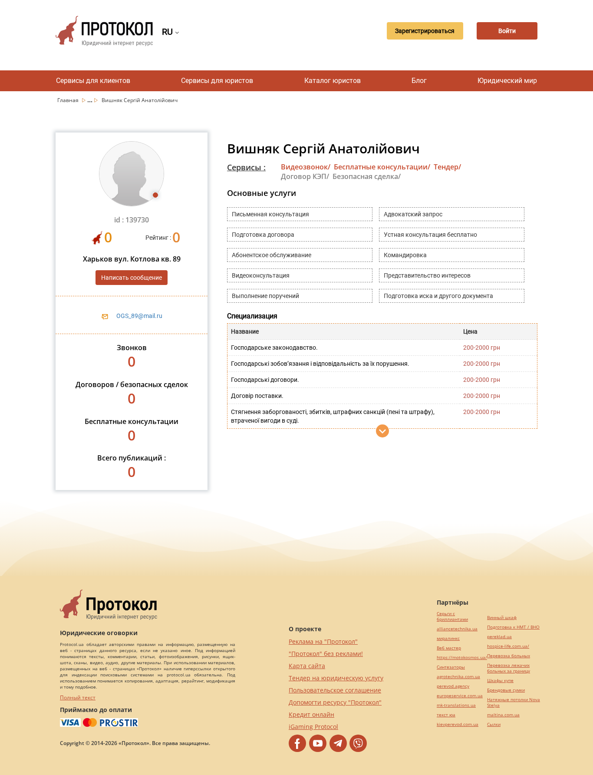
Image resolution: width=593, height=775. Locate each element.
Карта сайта (307, 666)
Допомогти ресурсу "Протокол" (335, 702)
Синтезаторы (451, 667)
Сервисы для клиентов (93, 80)
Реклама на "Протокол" (323, 641)
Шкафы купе (500, 680)
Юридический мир (507, 80)
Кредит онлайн (311, 714)
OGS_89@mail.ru (139, 315)
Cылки (494, 724)
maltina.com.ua (503, 715)
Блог (419, 80)
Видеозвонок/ (305, 167)
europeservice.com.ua (460, 696)
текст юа (446, 715)
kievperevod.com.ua (457, 724)
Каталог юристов (332, 80)
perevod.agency (453, 686)
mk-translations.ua (456, 705)
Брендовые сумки (506, 690)
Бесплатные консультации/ (382, 167)
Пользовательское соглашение (335, 690)
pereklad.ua (499, 636)
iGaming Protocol (313, 726)
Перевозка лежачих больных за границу (508, 668)
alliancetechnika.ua (457, 629)
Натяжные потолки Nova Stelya (513, 702)
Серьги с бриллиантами (452, 616)
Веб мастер (449, 648)
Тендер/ (447, 167)
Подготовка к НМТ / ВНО (513, 627)
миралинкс (448, 638)
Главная (68, 100)
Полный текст (78, 697)
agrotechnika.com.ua (458, 676)
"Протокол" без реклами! (326, 653)
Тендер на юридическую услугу (336, 678)
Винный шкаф (502, 617)
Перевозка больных (508, 656)
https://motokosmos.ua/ (462, 657)
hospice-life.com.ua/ (508, 646)
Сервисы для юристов (217, 80)
